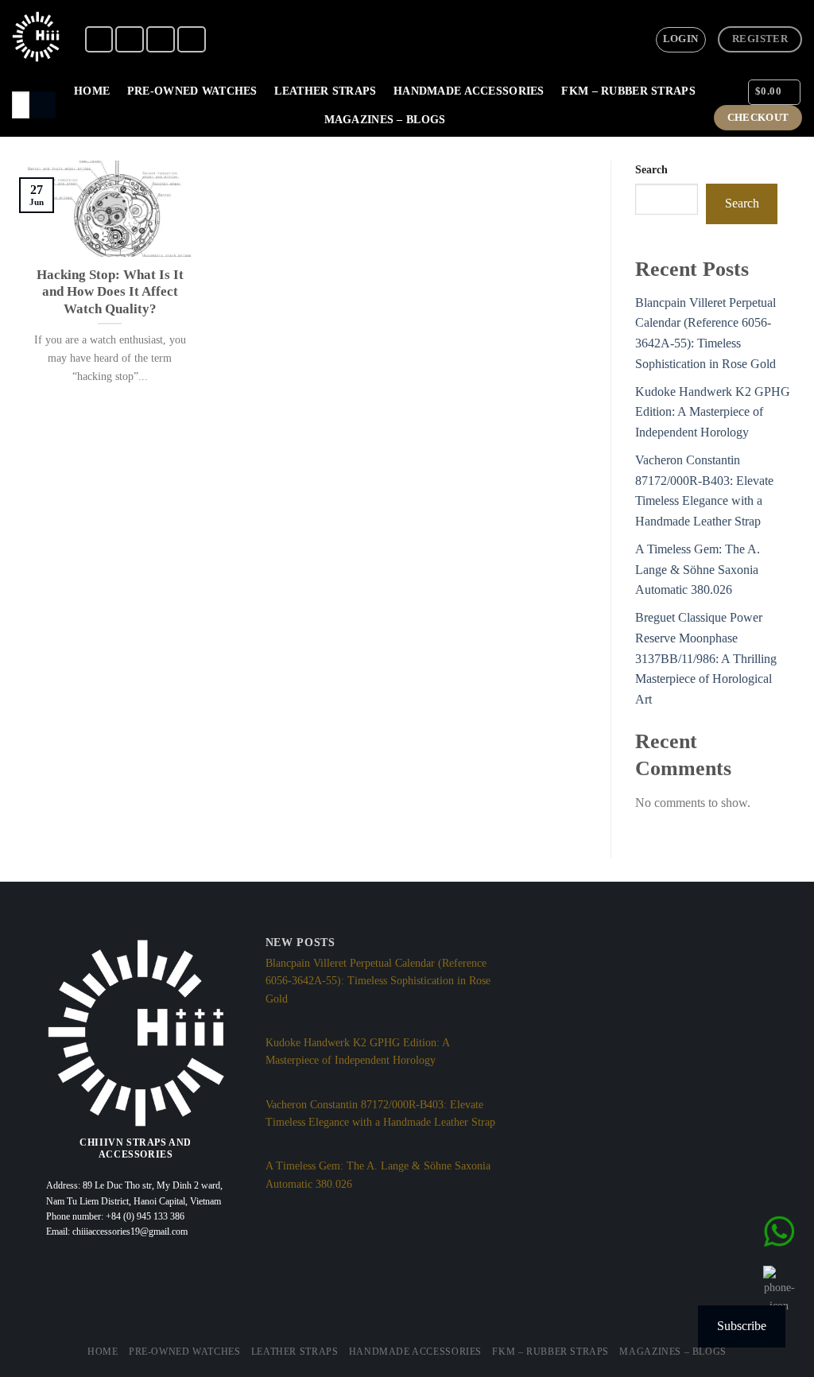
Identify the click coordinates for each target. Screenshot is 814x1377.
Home (92, 90)
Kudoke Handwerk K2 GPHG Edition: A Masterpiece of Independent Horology (712, 412)
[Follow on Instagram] (129, 39)
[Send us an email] (160, 39)
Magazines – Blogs (385, 119)
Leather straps (325, 90)
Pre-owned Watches (192, 90)
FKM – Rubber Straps (628, 90)
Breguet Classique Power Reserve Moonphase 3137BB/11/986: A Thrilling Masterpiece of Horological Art (706, 658)
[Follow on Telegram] (191, 39)
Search (651, 169)
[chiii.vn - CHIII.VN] (36, 36)
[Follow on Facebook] (99, 39)
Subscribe (741, 1325)
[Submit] (42, 104)
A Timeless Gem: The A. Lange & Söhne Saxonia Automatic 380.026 (697, 569)
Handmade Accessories (469, 90)
